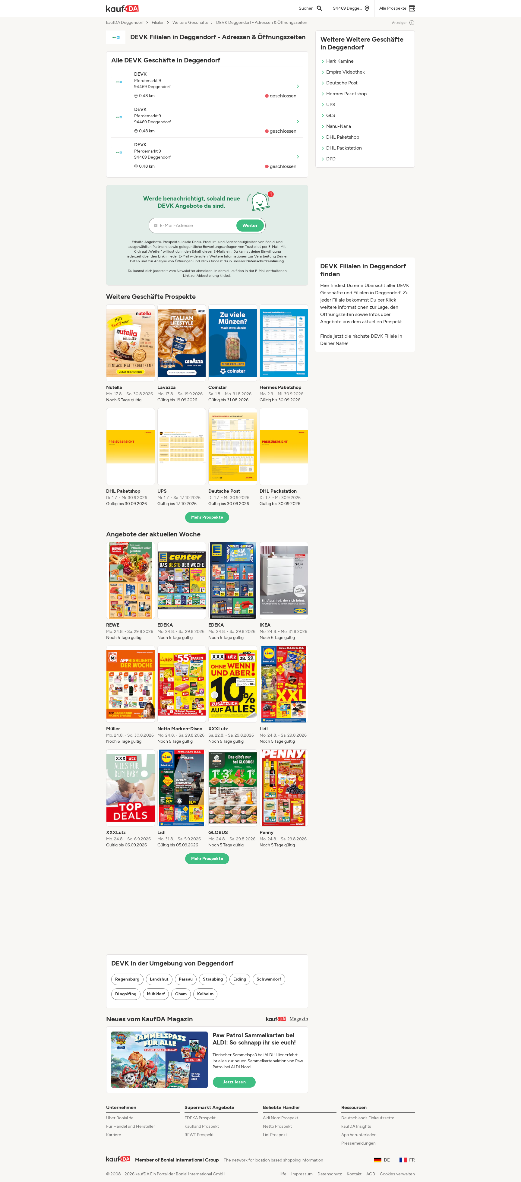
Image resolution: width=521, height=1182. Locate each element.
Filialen (158, 23)
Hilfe (281, 1174)
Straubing (213, 979)
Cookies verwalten (397, 1174)
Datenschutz (329, 1174)
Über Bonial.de (120, 1117)
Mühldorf (156, 994)
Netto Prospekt (277, 1126)
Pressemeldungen (358, 1143)
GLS (330, 115)
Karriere (113, 1134)
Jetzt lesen (234, 1082)
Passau (186, 979)
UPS (330, 104)
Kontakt (354, 1174)
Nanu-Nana (338, 126)
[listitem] (130, 353)
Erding (239, 979)
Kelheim (205, 994)
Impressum (302, 1174)
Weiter (250, 225)
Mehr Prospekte (207, 517)
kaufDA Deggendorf (125, 23)
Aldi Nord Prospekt (280, 1117)
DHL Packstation (344, 148)
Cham (181, 994)
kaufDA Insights (356, 1126)
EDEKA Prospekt (200, 1117)
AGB (370, 1174)
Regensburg (127, 979)
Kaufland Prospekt (202, 1126)
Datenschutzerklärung (265, 261)
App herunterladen (359, 1134)
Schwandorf (269, 979)
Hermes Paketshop (346, 93)
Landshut (159, 979)
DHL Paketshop (342, 137)
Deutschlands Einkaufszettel (368, 1117)
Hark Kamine (340, 61)
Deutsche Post (342, 83)
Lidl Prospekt (275, 1134)
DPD (331, 159)
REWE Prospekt (199, 1134)
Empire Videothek (345, 72)
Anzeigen (400, 23)
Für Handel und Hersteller (130, 1126)
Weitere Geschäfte (190, 23)
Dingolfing (126, 994)
